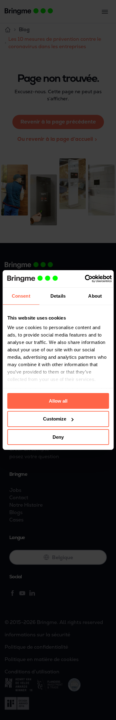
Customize (54, 418)
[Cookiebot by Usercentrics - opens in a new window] (85, 279)
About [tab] (95, 295)
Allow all (58, 400)
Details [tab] (58, 295)
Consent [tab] (21, 295)
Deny (58, 437)
